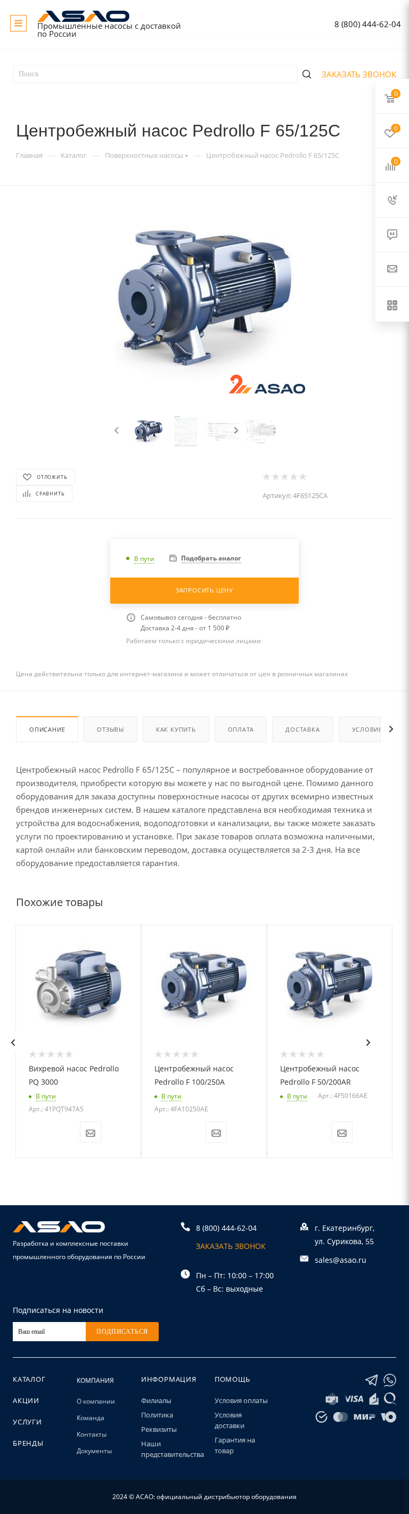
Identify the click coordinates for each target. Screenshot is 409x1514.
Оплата (241, 729)
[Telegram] (371, 1380)
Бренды (28, 1443)
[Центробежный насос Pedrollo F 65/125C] (204, 303)
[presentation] (115, 431)
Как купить (176, 729)
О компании (96, 1401)
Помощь (232, 1379)
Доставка (302, 729)
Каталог (29, 1379)
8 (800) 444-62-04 (367, 24)
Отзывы (110, 729)
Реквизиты (159, 1429)
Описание (47, 729)
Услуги (27, 1422)
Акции (26, 1400)
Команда (90, 1417)
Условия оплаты (241, 1400)
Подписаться (122, 1331)
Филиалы (156, 1400)
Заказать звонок (359, 74)
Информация (169, 1379)
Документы (94, 1450)
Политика (157, 1415)
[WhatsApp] (389, 1380)
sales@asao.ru (340, 1260)
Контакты (92, 1434)
